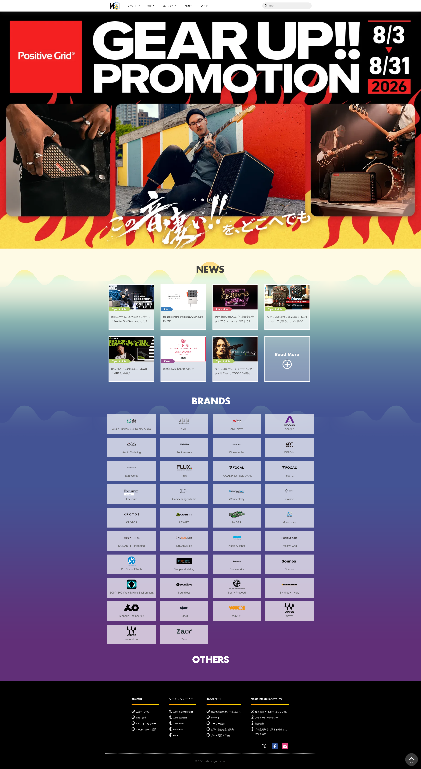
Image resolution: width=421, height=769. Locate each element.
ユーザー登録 (217, 723)
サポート (189, 5)
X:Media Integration (183, 711)
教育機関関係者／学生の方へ (226, 711)
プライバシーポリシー (266, 717)
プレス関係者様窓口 (221, 735)
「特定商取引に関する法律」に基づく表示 (271, 731)
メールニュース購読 (146, 729)
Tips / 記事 (141, 717)
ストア (204, 5)
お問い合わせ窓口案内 (222, 729)
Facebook (178, 729)
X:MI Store (178, 723)
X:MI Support (180, 717)
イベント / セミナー (146, 723)
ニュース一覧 (142, 711)
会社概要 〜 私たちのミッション (271, 711)
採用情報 (259, 723)
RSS (175, 735)
